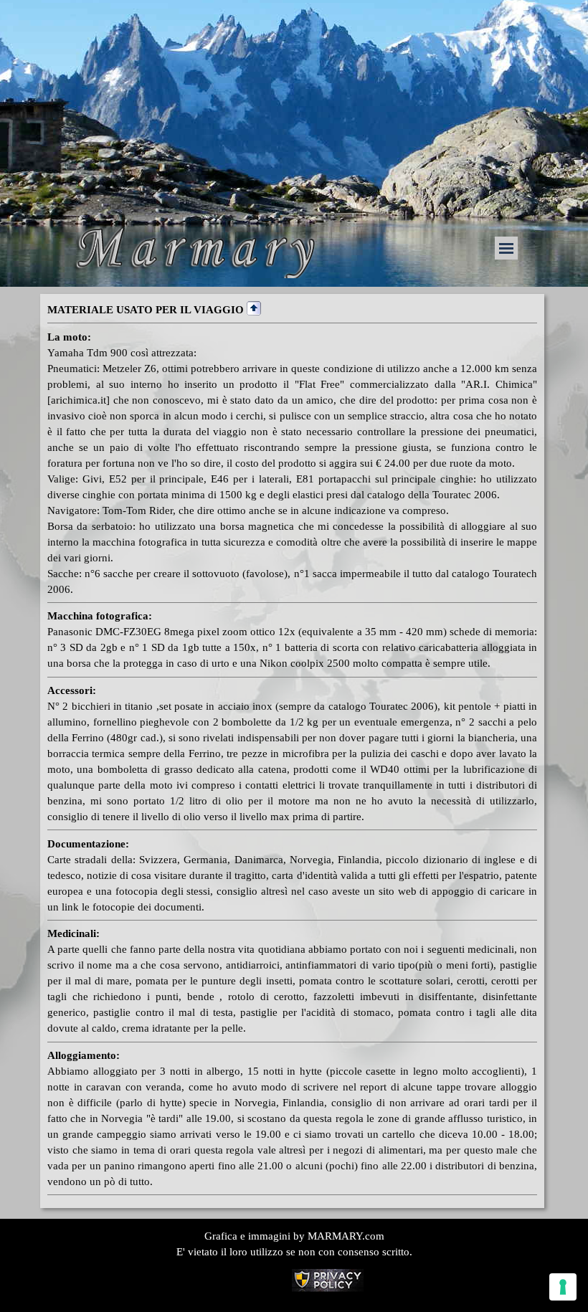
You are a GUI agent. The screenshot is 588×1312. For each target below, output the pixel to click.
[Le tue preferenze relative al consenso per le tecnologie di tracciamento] (563, 1287)
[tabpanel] (292, 748)
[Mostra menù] (506, 248)
